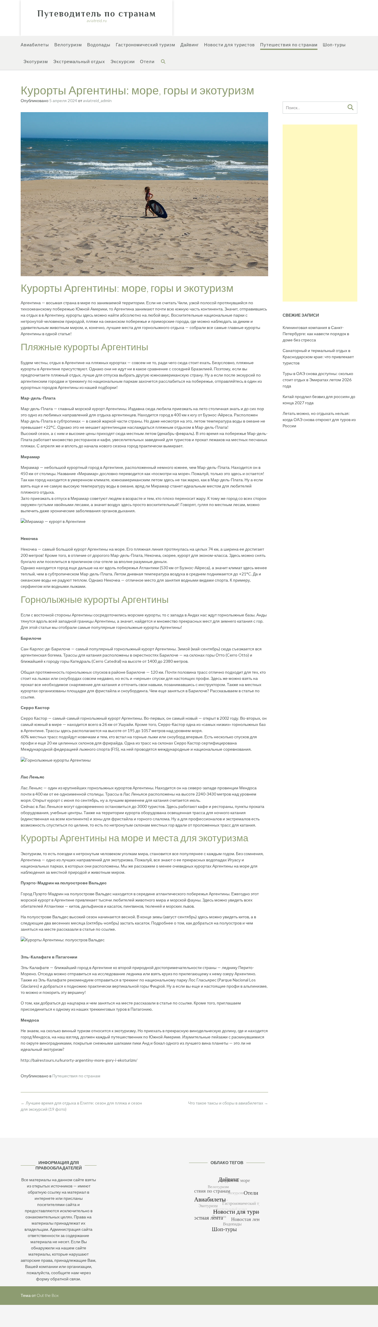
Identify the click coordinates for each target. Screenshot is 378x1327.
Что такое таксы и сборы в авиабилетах (228, 1102)
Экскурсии (122, 61)
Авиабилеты (35, 44)
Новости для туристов (229, 44)
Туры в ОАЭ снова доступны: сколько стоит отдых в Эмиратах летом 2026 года (318, 379)
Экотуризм (35, 61)
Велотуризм (68, 44)
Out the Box (47, 1295)
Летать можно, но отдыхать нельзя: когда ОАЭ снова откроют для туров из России (319, 419)
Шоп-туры (334, 44)
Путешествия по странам (288, 44)
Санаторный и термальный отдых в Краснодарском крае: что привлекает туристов (318, 356)
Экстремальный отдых (79, 61)
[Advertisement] (320, 213)
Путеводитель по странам (96, 13)
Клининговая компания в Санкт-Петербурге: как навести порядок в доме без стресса (316, 333)
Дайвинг (189, 44)
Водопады (98, 44)
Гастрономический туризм (145, 44)
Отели (147, 61)
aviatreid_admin (97, 100)
